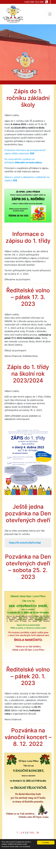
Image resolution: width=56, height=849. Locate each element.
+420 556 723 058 (34, 1)
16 (37, 832)
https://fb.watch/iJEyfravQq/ (25, 542)
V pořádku (45, 842)
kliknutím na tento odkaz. (28, 162)
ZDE (32, 153)
